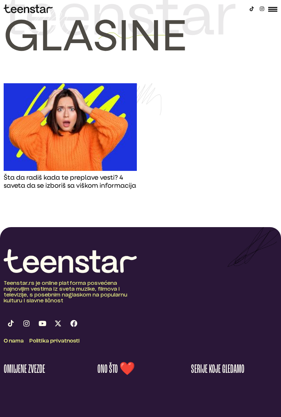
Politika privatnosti (54, 341)
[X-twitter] (58, 323)
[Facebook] (73, 323)
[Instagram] (262, 9)
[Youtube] (42, 323)
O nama (14, 341)
